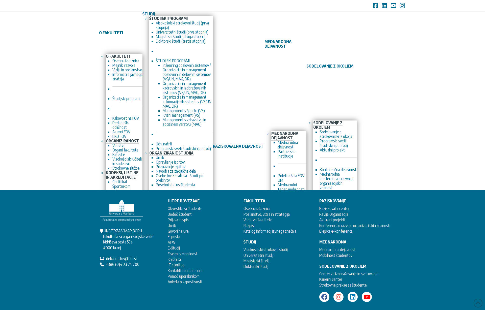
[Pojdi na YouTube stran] (367, 297)
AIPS (171, 242)
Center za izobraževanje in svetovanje (348, 273)
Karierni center (330, 279)
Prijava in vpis (178, 219)
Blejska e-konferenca (336, 231)
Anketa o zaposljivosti (185, 281)
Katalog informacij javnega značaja (270, 231)
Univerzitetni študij (258, 255)
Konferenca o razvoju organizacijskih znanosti (354, 225)
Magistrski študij (256, 260)
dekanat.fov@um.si (121, 258)
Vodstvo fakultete (258, 219)
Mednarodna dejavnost (337, 249)
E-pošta (174, 236)
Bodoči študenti (180, 214)
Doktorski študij (256, 266)
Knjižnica (174, 259)
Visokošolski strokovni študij (266, 249)
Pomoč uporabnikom (184, 276)
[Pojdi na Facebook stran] (324, 297)
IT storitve (176, 264)
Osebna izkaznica (257, 208)
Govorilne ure (178, 231)
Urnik (172, 225)
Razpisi (249, 225)
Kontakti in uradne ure (185, 270)
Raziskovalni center (334, 208)
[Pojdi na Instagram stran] (338, 297)
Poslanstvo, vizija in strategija (267, 214)
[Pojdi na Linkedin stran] (353, 297)
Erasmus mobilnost (183, 253)
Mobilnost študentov (335, 255)
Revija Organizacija (333, 214)
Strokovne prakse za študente (343, 285)
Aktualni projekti (332, 219)
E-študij (174, 248)
